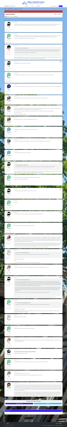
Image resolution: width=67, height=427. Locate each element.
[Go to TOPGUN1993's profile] (9, 351)
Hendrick (8, 16)
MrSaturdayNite (8, 239)
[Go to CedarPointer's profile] (9, 251)
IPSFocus (45, 425)
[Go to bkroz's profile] (9, 267)
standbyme (9, 110)
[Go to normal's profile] (9, 47)
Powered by (59, 425)
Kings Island (15, 16)
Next (8, 20)
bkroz (9, 342)
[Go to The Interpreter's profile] (9, 129)
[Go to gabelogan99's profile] (9, 385)
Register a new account (19, 403)
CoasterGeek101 (8, 100)
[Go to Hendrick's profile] (5, 16)
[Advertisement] (33, 419)
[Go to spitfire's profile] (9, 86)
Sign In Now (47, 403)
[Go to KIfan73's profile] (9, 141)
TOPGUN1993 (9, 354)
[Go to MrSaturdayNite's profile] (9, 237)
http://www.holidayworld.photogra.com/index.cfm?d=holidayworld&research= (25, 351)
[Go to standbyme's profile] (9, 108)
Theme (43, 425)
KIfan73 (9, 143)
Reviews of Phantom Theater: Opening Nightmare (12, 11)
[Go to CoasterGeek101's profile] (9, 98)
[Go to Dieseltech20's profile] (9, 35)
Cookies (9, 425)
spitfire (9, 89)
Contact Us (6, 425)
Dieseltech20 (9, 38)
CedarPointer (9, 254)
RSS (12, 425)
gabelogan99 (9, 387)
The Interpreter (9, 132)
